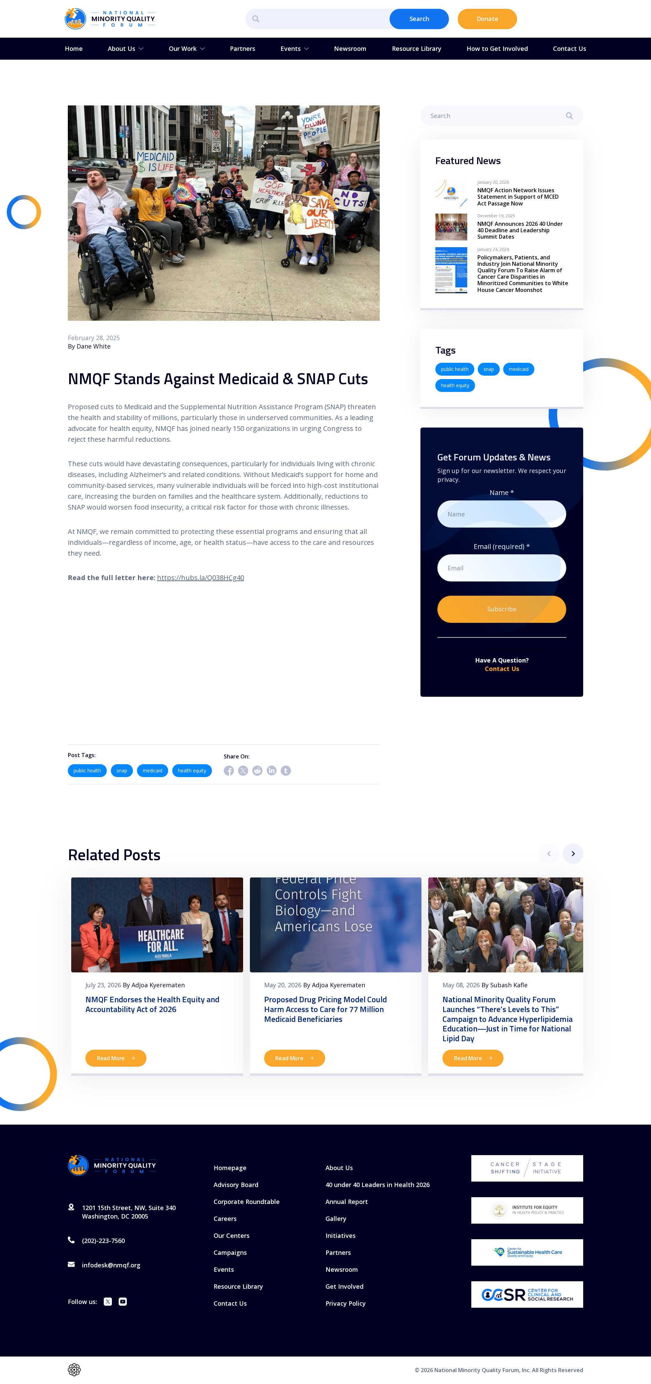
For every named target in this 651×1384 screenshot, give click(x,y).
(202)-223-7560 (103, 1241)
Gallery (336, 1218)
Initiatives (341, 1235)
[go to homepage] (112, 1165)
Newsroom (350, 48)
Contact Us (569, 48)
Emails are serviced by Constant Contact (514, 650)
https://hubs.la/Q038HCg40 (200, 577)
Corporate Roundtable (247, 1202)
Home (74, 48)
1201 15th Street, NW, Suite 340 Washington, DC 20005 (129, 1212)
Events (290, 48)
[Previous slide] (549, 854)
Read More (111, 1058)
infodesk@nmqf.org (111, 1265)
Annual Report (347, 1202)
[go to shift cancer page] (527, 1168)
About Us (121, 48)
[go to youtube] (123, 1303)
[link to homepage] (110, 18)
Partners (242, 48)
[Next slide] (573, 854)
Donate (487, 19)
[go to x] (108, 1303)
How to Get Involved (497, 48)
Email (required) (502, 546)
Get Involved (344, 1286)
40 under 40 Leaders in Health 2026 (378, 1185)
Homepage (230, 1168)
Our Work (183, 48)
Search (419, 19)
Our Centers (232, 1235)
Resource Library (416, 48)
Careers (225, 1218)
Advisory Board (236, 1185)
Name (502, 492)
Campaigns (230, 1252)
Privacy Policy (346, 1303)
